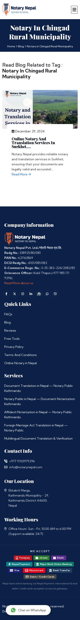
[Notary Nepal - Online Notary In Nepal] (19, 9)
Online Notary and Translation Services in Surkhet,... (33, 142)
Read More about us (18, 283)
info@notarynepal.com (25, 467)
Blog (21, 46)
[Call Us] (5, 461)
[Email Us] (5, 467)
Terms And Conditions (20, 355)
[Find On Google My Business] (39, 293)
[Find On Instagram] (22, 293)
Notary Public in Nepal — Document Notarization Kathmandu (39, 401)
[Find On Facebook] (6, 293)
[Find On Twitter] (14, 293)
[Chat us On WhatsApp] (47, 293)
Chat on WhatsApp (32, 610)
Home (11, 46)
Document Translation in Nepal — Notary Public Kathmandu (38, 388)
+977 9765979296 (22, 461)
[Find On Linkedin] (30, 293)
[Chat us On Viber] (55, 293)
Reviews (10, 330)
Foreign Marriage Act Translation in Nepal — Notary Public (36, 427)
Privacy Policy (13, 347)
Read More (20, 174)
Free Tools (12, 339)
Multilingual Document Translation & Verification (38, 438)
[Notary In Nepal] (25, 238)
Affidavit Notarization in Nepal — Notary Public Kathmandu (38, 414)
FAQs (8, 314)
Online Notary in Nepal (20, 363)
